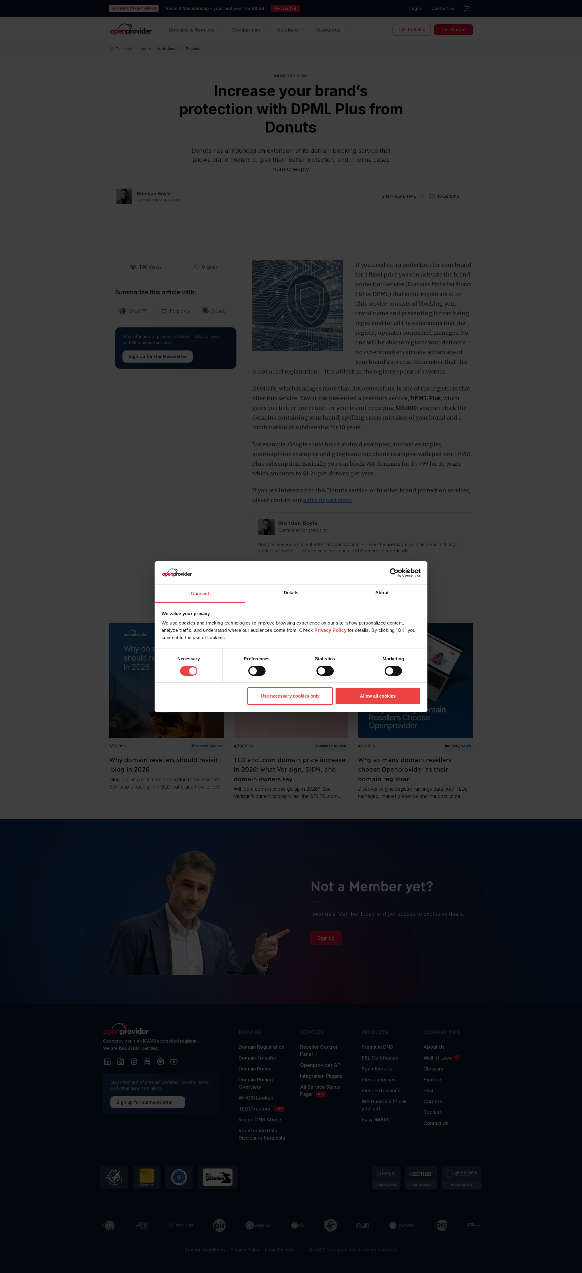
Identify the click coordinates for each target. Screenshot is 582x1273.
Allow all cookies (378, 695)
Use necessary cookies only (290, 695)
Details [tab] (291, 592)
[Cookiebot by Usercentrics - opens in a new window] (394, 572)
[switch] (257, 671)
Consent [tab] (200, 593)
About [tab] (382, 592)
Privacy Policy (330, 630)
